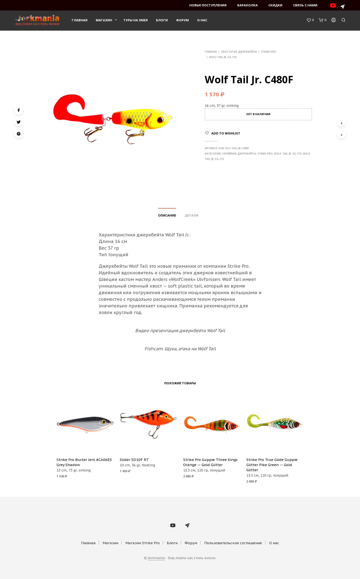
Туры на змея (135, 20)
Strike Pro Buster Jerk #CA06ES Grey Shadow (84, 462)
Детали (191, 215)
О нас (202, 20)
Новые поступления (208, 5)
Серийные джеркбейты (239, 153)
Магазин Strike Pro (142, 543)
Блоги (162, 20)
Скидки (275, 5)
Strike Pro (268, 51)
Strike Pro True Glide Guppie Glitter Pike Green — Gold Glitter (272, 464)
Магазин (104, 20)
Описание (167, 215)
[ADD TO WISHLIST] (85, 446)
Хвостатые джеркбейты (239, 51)
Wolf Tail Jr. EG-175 (223, 57)
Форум (182, 20)
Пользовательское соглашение (233, 543)
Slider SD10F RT (134, 459)
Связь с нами (305, 5)
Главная (79, 20)
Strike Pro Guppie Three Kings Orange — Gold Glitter (210, 462)
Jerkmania (156, 558)
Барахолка (247, 5)
